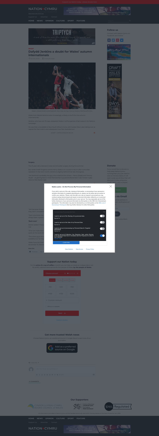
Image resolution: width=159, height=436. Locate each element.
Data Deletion (69, 249)
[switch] (102, 216)
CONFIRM (66, 242)
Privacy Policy (90, 249)
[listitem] (79, 212)
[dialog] (79, 218)
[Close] (111, 187)
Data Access (79, 249)
